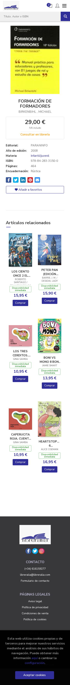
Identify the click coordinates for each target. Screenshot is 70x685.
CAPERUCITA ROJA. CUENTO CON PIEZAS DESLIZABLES (20, 436)
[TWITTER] (35, 551)
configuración (35, 663)
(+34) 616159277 (35, 569)
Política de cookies (35, 619)
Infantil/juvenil (40, 156)
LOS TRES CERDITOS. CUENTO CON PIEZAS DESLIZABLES (20, 353)
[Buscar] (65, 16)
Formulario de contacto (35, 581)
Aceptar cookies (34, 675)
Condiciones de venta (35, 613)
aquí (35, 658)
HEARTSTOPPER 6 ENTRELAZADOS (49, 443)
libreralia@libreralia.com (35, 575)
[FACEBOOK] (28, 551)
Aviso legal (35, 601)
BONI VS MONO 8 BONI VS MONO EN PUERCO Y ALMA (50, 360)
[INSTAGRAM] (42, 551)
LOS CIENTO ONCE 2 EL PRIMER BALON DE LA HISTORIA (20, 273)
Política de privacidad (35, 607)
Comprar (20, 303)
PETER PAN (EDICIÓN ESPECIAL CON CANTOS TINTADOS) (49, 272)
